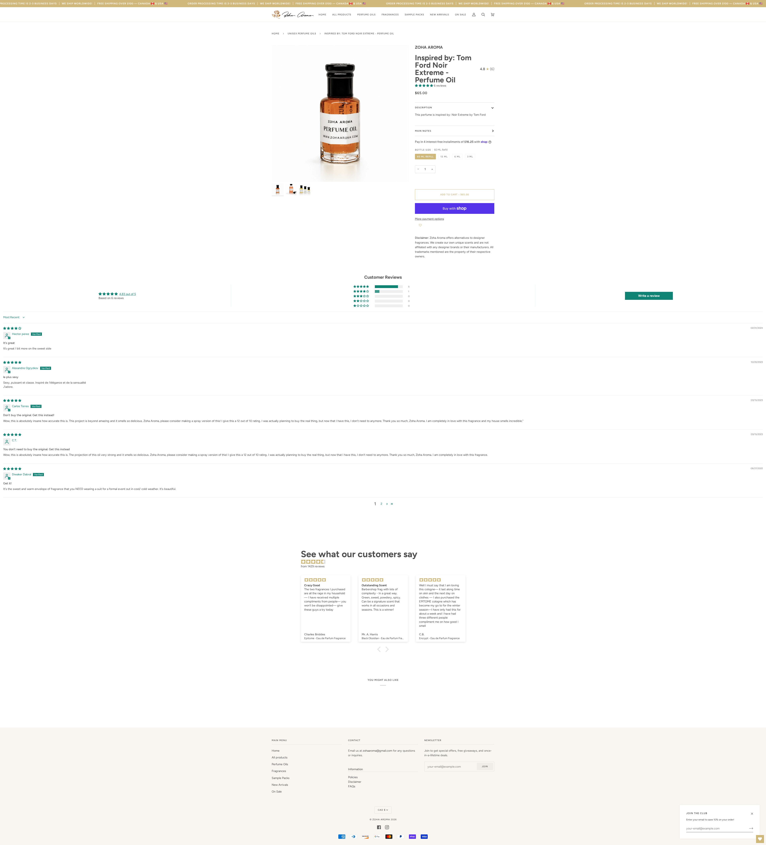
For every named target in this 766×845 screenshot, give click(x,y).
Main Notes (423, 130)
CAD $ (381, 809)
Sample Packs (280, 778)
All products (279, 757)
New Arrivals (280, 785)
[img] (12, 328)
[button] (424, 85)
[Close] (754, 812)
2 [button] (381, 503)
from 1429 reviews (313, 566)
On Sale (277, 791)
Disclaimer (354, 782)
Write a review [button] (649, 296)
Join (485, 766)
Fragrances (279, 771)
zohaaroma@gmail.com (377, 750)
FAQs (351, 786)
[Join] (748, 828)
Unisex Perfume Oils (302, 33)
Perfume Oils (280, 764)
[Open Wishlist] (760, 839)
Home (275, 33)
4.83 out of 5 (127, 294)
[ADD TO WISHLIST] (420, 225)
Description (423, 107)
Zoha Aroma (381, 819)
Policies (353, 777)
